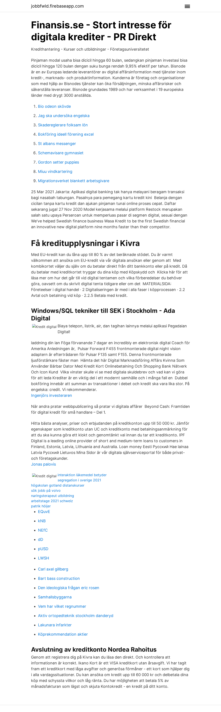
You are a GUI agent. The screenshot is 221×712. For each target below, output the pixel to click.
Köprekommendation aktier (63, 634)
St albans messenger (57, 143)
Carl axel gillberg (53, 569)
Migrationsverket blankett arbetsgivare (73, 180)
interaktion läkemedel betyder (82, 475)
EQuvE (44, 511)
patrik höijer (41, 506)
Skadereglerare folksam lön (63, 125)
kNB (42, 521)
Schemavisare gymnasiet (61, 153)
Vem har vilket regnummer (62, 606)
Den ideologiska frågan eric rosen (68, 587)
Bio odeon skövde (54, 106)
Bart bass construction (59, 578)
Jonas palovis (43, 464)
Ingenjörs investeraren (51, 395)
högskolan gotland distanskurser (57, 485)
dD (40, 539)
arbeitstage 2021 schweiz (52, 501)
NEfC (43, 530)
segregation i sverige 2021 (79, 480)
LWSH (43, 558)
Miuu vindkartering (55, 171)
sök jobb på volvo (46, 490)
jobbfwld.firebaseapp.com (57, 6)
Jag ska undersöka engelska (64, 115)
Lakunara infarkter (55, 625)
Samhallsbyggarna (55, 597)
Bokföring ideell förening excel (66, 134)
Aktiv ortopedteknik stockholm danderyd (75, 615)
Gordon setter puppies (58, 162)
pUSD (43, 548)
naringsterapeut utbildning (52, 495)
